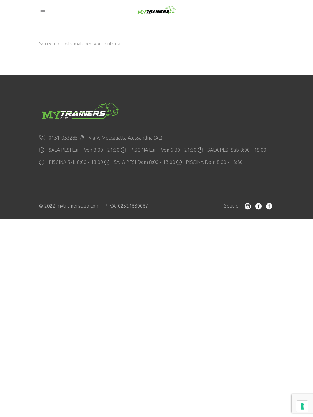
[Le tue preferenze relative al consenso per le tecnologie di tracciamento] (302, 406)
